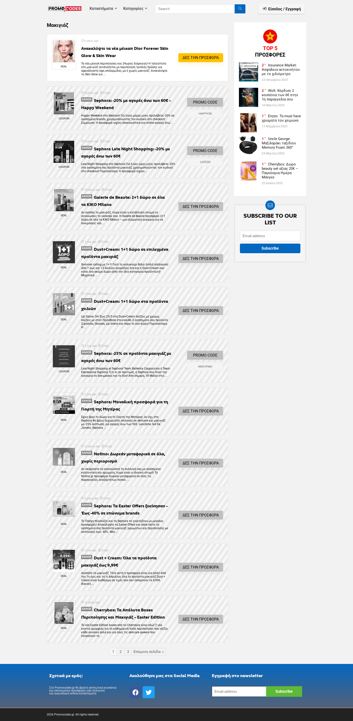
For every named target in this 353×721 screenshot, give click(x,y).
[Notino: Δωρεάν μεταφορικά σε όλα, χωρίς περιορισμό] (64, 457)
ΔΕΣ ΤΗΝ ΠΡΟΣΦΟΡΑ (201, 57)
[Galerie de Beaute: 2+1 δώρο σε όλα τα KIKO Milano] (64, 200)
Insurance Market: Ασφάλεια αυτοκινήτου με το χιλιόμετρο (281, 69)
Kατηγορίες (133, 8)
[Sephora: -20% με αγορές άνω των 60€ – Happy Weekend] (64, 103)
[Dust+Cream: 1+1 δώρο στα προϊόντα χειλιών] (64, 304)
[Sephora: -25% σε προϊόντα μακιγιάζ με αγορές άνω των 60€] (64, 356)
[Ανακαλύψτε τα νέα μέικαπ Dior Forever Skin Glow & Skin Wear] (64, 51)
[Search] (240, 8)
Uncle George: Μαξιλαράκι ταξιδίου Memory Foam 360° (279, 143)
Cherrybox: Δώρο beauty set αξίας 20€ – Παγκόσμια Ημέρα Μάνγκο (280, 170)
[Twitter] (149, 692)
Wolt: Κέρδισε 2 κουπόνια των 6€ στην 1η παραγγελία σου (280, 94)
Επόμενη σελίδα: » (149, 652)
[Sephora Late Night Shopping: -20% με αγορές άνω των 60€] (64, 152)
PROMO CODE (205, 102)
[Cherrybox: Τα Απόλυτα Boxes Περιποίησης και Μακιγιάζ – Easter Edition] (64, 613)
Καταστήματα (101, 8)
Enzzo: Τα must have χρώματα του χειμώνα (281, 118)
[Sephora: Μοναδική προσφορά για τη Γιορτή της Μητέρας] (64, 405)
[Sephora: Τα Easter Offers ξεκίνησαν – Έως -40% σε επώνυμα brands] (64, 509)
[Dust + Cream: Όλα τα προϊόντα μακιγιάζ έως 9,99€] (64, 561)
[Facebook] (135, 692)
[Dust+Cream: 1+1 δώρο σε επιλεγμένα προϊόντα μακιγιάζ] (64, 252)
